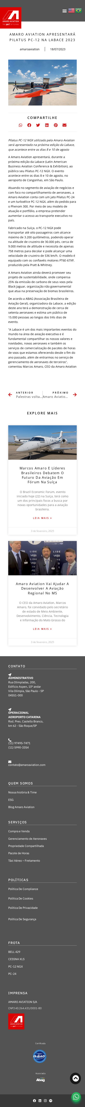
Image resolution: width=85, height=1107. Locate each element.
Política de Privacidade (23, 908)
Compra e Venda (19, 831)
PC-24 (12, 974)
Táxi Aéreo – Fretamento (24, 860)
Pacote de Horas (18, 853)
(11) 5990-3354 (18, 747)
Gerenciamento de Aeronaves (27, 839)
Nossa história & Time (22, 792)
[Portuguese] (78, 10)
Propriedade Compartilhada (26, 846)
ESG (11, 800)
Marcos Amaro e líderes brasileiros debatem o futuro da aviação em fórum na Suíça (42, 475)
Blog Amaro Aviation (21, 807)
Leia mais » (42, 517)
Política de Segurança (22, 919)
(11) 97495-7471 (19, 743)
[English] (71, 10)
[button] (64, 10)
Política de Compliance (23, 889)
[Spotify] (50, 1101)
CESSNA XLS (16, 959)
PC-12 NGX (15, 966)
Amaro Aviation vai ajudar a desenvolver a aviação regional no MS (42, 588)
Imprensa (18, 993)
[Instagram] (45, 1101)
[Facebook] (34, 1101)
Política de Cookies (20, 898)
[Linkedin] (40, 1101)
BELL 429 (14, 952)
